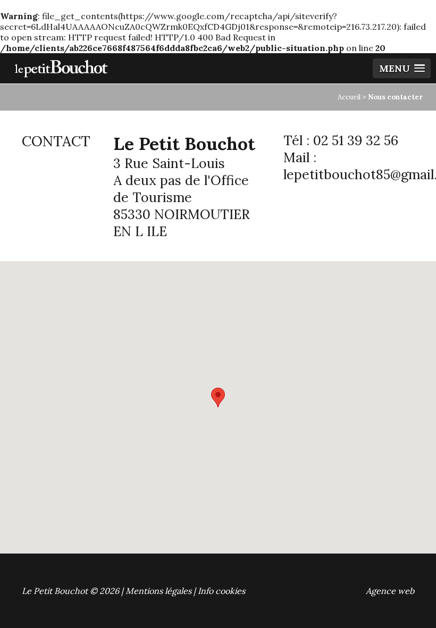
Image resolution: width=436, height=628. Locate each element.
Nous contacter (395, 97)
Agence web (390, 590)
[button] (218, 397)
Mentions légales (158, 590)
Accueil (349, 97)
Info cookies (221, 590)
